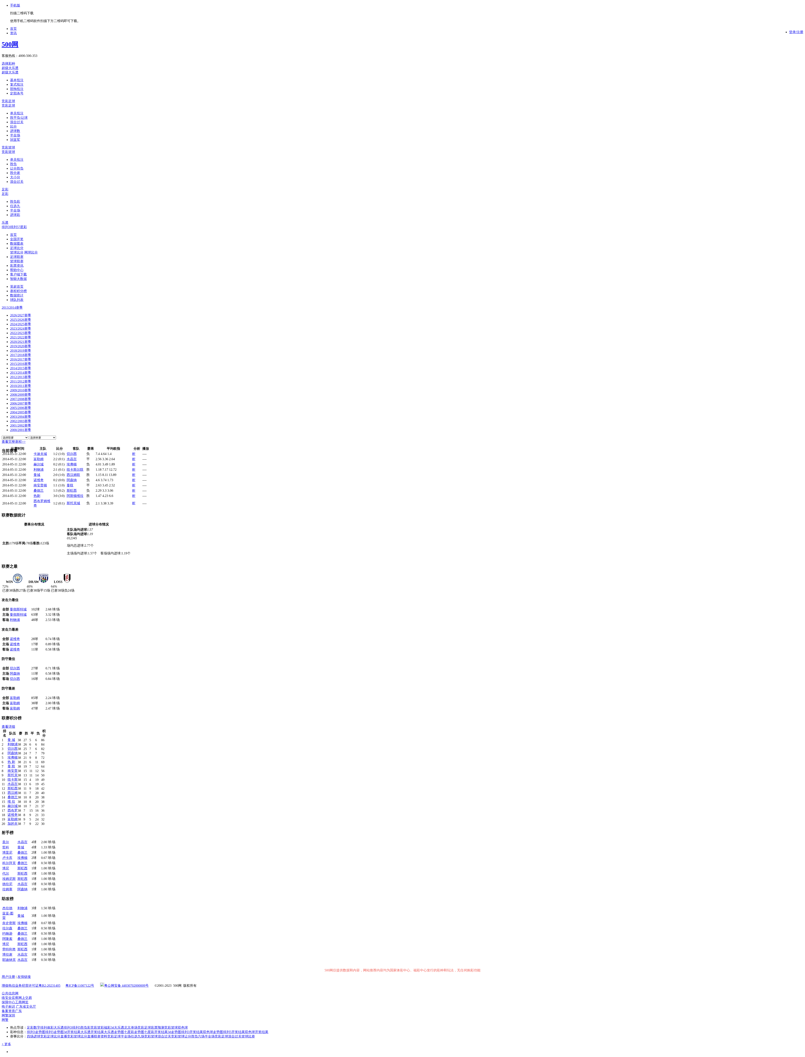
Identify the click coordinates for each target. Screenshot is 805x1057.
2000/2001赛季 (20, 430)
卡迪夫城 (40, 454)
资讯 (13, 33)
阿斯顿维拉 (75, 496)
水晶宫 (72, 459)
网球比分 (31, 252)
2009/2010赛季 (20, 390)
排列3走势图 (36, 1032)
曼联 (70, 485)
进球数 (15, 131)
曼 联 (11, 766)
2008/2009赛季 (20, 394)
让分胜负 (16, 168)
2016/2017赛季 (20, 359)
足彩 (5, 189)
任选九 (15, 206)
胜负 (13, 164)
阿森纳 (72, 480)
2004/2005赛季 (20, 412)
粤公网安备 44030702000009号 (126, 985)
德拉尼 (7, 884)
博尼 (5, 868)
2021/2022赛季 (20, 337)
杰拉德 (7, 908)
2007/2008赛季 (20, 399)
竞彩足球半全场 (119, 1036)
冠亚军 (15, 139)
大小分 (15, 177)
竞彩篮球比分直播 (80, 1036)
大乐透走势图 (114, 1032)
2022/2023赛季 (20, 333)
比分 (13, 126)
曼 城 (11, 740)
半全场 (15, 135)
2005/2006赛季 (20, 408)
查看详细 (8, 726)
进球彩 (15, 215)
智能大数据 (18, 279)
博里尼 (7, 852)
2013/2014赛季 (20, 372)
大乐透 (119, 1027)
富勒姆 (39, 459)
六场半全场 (206, 1036)
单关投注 (16, 113)
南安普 (13, 770)
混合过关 (16, 122)
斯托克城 (73, 503)
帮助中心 (16, 270)
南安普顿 (40, 485)
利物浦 (39, 469)
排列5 (14, 227)
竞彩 (94, 1027)
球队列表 (16, 300)
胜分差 (15, 173)
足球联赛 (16, 257)
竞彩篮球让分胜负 (184, 1036)
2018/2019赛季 (20, 350)
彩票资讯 (16, 265)
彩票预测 (157, 1027)
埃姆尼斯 (9, 879)
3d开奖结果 (72, 1032)
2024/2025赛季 (20, 324)
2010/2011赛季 (20, 386)
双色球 (183, 1027)
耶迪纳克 (9, 960)
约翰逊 (7, 933)
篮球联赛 (16, 261)
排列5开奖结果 (234, 1032)
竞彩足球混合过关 (228, 1036)
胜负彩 (15, 201)
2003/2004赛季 (20, 416)
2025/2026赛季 (20, 319)
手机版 (15, 5)
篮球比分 (16, 252)
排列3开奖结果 (192, 1032)
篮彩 (100, 1027)
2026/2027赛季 (20, 315)
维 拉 (11, 801)
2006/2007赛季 (20, 403)
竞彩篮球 (8, 147)
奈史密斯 (9, 923)
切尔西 (72, 454)
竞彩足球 (8, 101)
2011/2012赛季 (20, 381)
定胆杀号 (16, 93)
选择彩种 (8, 63)
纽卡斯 (13, 779)
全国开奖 (16, 239)
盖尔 (5, 842)
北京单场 (131, 1027)
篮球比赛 (248, 1036)
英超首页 (16, 286)
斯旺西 (72, 490)
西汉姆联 (73, 475)
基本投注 (16, 80)
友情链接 (24, 977)
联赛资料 (100, 1036)
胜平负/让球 (19, 117)
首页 (13, 28)
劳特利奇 (9, 949)
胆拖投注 (16, 89)
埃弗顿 (72, 464)
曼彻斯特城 (18, 609)
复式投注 (16, 84)
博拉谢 (7, 954)
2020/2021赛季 (20, 342)
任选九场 (137, 1036)
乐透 (5, 222)
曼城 (37, 475)
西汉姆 (13, 792)
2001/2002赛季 (20, 425)
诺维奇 (39, 480)
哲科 (5, 847)
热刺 (37, 496)
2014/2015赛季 (20, 368)
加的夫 (13, 823)
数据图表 (16, 243)
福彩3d (109, 1027)
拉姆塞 (7, 889)
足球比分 (16, 248)
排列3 (6, 227)
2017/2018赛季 (20, 355)
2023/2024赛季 (20, 328)
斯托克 (13, 775)
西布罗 (13, 810)
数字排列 (40, 1027)
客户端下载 (18, 274)
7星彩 (22, 227)
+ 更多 (6, 1044)
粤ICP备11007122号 (79, 985)
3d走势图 (174, 1032)
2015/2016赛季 (20, 364)
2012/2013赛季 (20, 377)
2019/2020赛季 (20, 346)
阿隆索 (7, 939)
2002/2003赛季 (20, 421)
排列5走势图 (54, 1032)
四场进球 (33, 1036)
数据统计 (16, 295)
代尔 (5, 873)
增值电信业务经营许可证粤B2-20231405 (31, 985)
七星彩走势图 (134, 1032)
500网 (10, 44)
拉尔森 (7, 928)
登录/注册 (796, 32)
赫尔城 (39, 464)
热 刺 (11, 762)
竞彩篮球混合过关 (157, 1036)
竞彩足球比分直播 (53, 1036)
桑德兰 (39, 490)
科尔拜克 (9, 863)
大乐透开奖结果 (92, 1032)
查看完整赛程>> (14, 441)
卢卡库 (7, 858)
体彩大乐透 (55, 1027)
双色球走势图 (213, 1032)
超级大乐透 (10, 68)
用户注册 (8, 977)
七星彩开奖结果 (156, 1032)
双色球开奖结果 (256, 1032)
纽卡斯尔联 (75, 469)
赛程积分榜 (18, 291)
